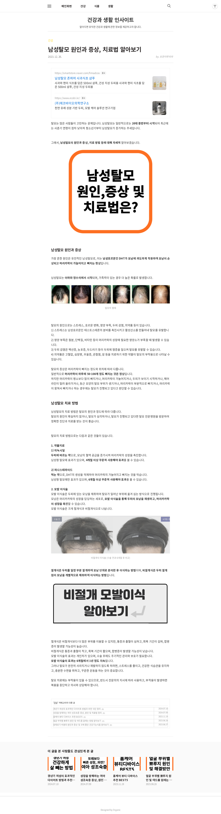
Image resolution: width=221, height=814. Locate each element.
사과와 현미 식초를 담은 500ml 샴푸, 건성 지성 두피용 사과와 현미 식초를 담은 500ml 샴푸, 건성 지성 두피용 (100, 85)
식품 (96, 6)
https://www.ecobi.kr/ (67, 97)
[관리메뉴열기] (215, 6)
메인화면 (66, 6)
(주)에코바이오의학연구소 (72, 103)
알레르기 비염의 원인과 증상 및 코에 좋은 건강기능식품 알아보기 (81, 724)
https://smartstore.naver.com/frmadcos (77, 73)
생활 (110, 6)
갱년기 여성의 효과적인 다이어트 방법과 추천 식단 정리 (77, 708)
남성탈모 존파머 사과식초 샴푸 (75, 78)
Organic (117, 809)
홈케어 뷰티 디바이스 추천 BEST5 (68, 716)
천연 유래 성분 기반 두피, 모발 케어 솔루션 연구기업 (85, 108)
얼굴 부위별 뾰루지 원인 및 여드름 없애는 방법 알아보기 (77, 720)
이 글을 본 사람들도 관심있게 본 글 (70, 751)
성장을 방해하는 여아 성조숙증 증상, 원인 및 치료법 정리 (77, 712)
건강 (83, 6)
